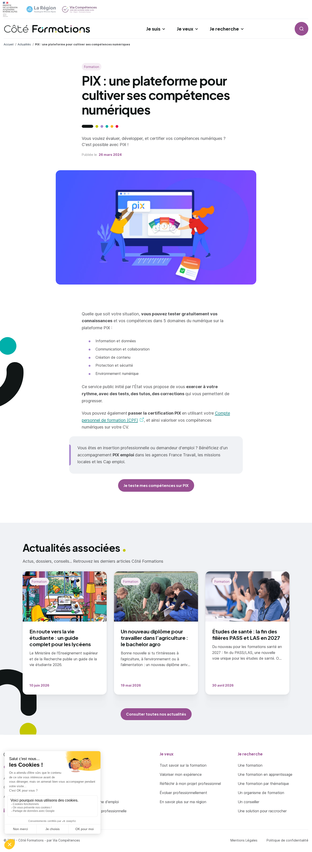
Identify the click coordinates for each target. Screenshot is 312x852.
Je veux (185, 28)
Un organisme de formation (261, 792)
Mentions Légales (243, 840)
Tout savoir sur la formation (183, 765)
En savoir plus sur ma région (183, 802)
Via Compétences (66, 840)
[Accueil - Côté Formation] (47, 29)
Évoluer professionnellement (183, 792)
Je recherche (224, 28)
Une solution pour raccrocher (262, 811)
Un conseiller (248, 802)
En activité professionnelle (104, 811)
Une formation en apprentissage (265, 774)
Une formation (250, 765)
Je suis (153, 28)
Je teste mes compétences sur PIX (156, 485)
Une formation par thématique (263, 783)
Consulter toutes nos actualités (156, 714)
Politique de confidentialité (287, 840)
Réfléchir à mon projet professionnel (190, 783)
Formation (91, 67)
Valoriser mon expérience (181, 774)
